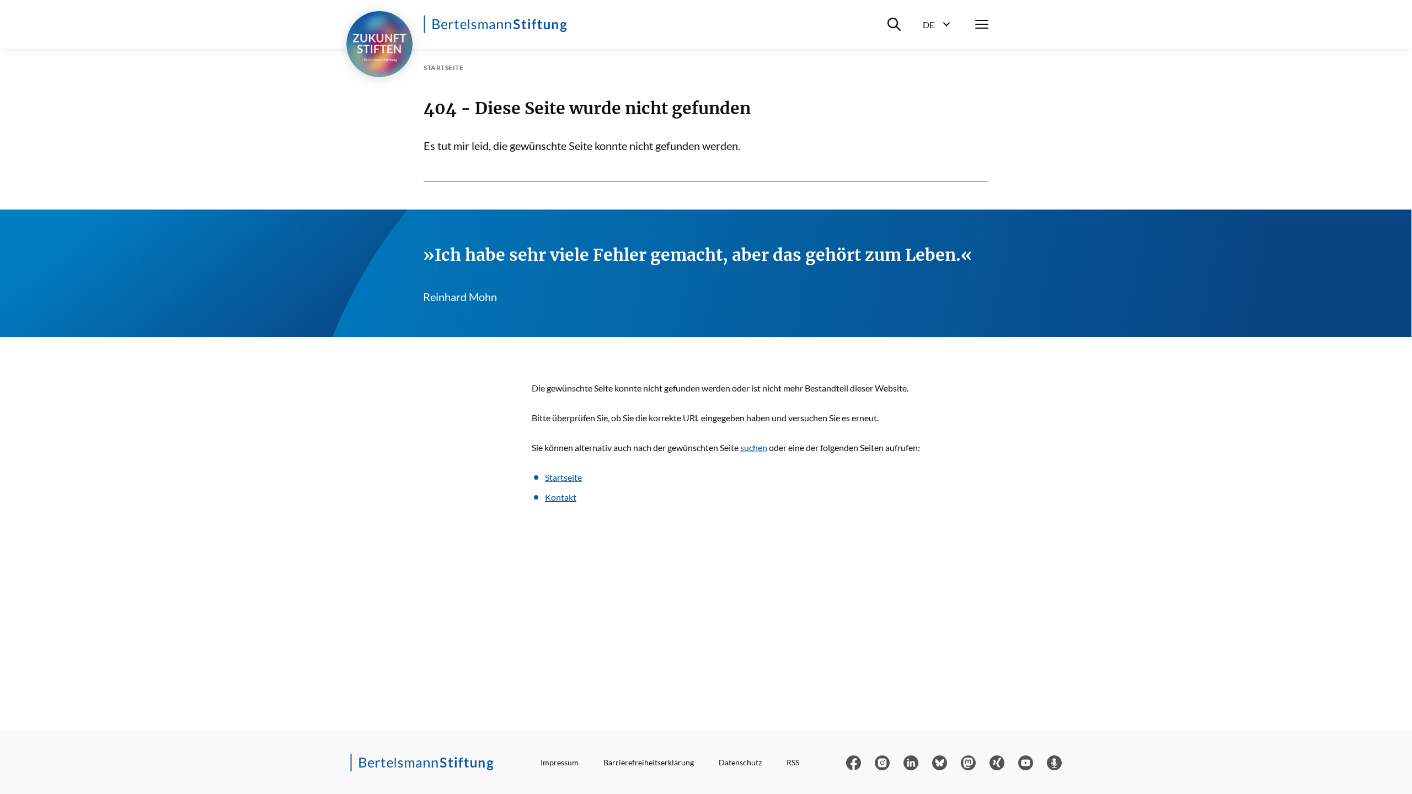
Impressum (560, 762)
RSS (793, 762)
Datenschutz (740, 762)
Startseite (563, 477)
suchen (753, 447)
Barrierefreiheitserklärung (648, 762)
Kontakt (560, 497)
